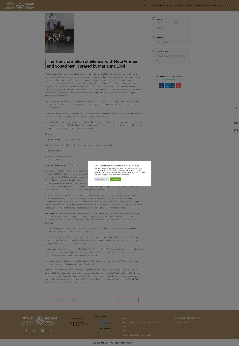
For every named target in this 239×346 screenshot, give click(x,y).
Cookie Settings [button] (101, 179)
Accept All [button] (115, 179)
